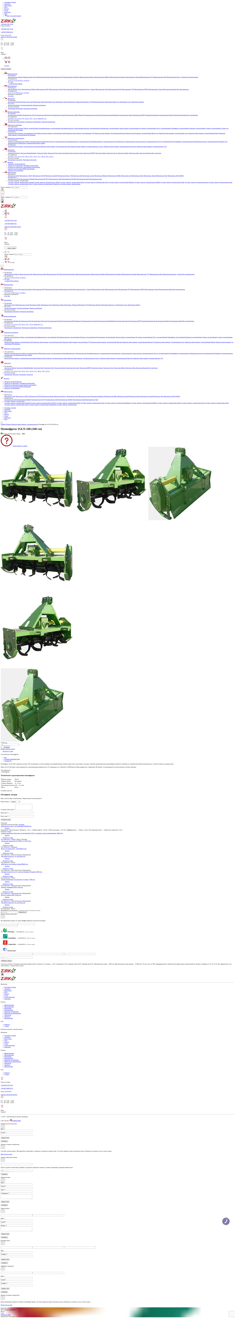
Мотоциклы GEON (39, 176)
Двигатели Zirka (134, 153)
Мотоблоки (7, 300)
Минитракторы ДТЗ (146, 77)
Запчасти (6, 378)
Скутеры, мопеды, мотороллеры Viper (20, 184)
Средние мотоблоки (26, 105)
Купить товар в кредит (8, 749)
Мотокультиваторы (10, 316)
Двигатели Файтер (14, 153)
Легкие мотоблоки (14, 105)
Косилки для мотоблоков (92, 128)
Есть (9, 96)
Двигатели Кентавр (146, 153)
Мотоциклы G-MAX (25, 176)
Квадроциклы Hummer (28, 179)
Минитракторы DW (56, 77)
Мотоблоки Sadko (38, 102)
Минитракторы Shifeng (102, 77)
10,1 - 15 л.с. (33, 118)
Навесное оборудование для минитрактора (24, 424)
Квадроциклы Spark (83, 179)
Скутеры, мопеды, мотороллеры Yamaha (44, 184)
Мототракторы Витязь (170, 89)
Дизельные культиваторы (33, 122)
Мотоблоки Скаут (125, 102)
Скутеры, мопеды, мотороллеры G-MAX (47, 182)
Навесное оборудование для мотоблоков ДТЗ (80, 133)
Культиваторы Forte (29, 115)
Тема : (3, 1190)
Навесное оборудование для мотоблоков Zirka (51, 133)
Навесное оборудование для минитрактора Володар (120, 146)
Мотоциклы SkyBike (114, 176)
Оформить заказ (6, 1315)
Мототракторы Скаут (14, 89)
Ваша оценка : (6, 801)
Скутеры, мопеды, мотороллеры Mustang (121, 182)
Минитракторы (9, 269)
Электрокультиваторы (48, 122)
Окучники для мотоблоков (147, 128)
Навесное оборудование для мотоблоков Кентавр (110, 133)
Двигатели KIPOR (89, 153)
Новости (7, 1024)
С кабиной (11, 84)
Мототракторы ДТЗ (128, 89)
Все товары (19, 130)
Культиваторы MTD (138, 115)
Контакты (7, 12)
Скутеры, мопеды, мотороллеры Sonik (172, 182)
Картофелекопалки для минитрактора (78, 141)
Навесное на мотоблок (11, 332)
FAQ (5, 7)
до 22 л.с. (11, 80)
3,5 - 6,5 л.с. (18, 118)
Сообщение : (5, 1193)
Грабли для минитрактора (33, 141)
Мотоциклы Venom (150, 176)
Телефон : (4, 1254)
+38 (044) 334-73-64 (7, 24)
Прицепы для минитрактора (224, 353)
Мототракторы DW (42, 89)
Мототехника (8, 391)
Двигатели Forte (53, 153)
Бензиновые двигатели (15, 160)
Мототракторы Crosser (155, 89)
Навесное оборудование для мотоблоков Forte (22, 133)
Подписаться (22, 912)
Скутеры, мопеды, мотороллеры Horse (72, 182)
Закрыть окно (5, 1138)
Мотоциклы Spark (137, 176)
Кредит (6, 9)
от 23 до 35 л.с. (19, 80)
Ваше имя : (5, 813)
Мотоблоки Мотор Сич (112, 102)
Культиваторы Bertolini (15, 115)
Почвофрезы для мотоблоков (180, 128)
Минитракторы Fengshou (117, 77)
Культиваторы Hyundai (58, 115)
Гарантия (7, 4)
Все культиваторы (192, 115)
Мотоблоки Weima (62, 102)
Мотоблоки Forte (13, 102)
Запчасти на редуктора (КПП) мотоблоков (21, 169)
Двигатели (7, 363)
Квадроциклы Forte (14, 179)
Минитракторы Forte (29, 77)
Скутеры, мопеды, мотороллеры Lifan (96, 182)
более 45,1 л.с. (42, 118)
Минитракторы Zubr (159, 77)
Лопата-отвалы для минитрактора (146, 141)
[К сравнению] (11, 747)
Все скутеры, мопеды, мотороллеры (69, 184)
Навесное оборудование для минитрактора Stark (55, 146)
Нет (12, 96)
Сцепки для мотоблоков (224, 337)
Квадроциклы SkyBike (69, 179)
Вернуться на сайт (6, 1154)
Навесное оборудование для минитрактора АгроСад (87, 146)
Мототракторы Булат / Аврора (85, 89)
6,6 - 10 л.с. (25, 118)
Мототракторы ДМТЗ (141, 89)
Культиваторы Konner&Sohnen (109, 115)
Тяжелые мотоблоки (39, 105)
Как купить (8, 5)
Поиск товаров (5, 187)
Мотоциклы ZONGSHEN (176, 176)
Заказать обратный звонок (9, 37)
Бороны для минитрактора (16, 141)
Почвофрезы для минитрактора (183, 141)
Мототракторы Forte (115, 89)
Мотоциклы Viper (161, 176)
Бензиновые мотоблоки (15, 108)
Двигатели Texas (112, 153)
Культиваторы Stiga (126, 115)
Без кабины (18, 84)
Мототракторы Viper (101, 89)
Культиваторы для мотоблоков (109, 128)
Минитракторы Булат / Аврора (176, 77)
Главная (3, 424)
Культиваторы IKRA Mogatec (75, 115)
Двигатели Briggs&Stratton (28, 153)
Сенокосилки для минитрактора (27, 143)
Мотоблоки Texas (50, 102)
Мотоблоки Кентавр (98, 102)
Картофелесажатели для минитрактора (102, 141)
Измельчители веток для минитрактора (54, 141)
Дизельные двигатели (30, 160)
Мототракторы (8, 284)
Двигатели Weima (123, 153)
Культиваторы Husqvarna (43, 115)
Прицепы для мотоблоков (197, 128)
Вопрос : (4, 1225)
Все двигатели (156, 153)
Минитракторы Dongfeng (71, 77)
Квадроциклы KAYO (42, 179)
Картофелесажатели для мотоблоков (72, 128)
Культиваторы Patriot (179, 115)
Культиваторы (8, 1010)
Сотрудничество (9, 997)
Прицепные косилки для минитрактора (206, 141)
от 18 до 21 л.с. (19, 92)
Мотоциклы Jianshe (51, 176)
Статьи (6, 1026)
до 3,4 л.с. (11, 118)
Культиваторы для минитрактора (125, 141)
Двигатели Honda (63, 153)
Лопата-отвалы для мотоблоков (129, 128)
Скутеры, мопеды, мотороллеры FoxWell (21, 182)
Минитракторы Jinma (43, 77)
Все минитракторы (192, 77)
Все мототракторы (183, 89)
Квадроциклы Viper (96, 179)
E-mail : (3, 1132)
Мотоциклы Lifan (76, 176)
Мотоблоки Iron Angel (26, 102)
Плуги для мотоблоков (163, 128)
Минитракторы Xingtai (133, 77)
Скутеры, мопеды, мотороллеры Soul (196, 182)
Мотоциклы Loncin (88, 176)
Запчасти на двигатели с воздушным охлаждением (24, 167)
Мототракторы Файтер (29, 89)
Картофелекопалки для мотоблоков (49, 128)
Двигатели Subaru (100, 153)
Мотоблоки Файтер (138, 102)
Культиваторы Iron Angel (92, 115)
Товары (8, 424)
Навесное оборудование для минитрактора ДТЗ (152, 146)
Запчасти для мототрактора (16, 164)
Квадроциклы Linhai (55, 179)
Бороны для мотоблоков (15, 128)
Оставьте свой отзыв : (8, 809)
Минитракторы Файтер (15, 77)
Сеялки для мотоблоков (213, 128)
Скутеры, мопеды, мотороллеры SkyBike (147, 182)
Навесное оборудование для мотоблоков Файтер (204, 133)
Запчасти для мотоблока (15, 170)
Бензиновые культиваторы (16, 122)
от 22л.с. (26, 92)
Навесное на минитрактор (12, 348)
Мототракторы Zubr (69, 89)
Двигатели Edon (42, 153)
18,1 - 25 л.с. (50, 156)
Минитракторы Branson (86, 77)
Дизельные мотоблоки (30, 108)
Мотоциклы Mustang (101, 176)
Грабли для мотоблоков (31, 128)
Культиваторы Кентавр (152, 115)
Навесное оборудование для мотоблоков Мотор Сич (142, 133)
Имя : (3, 1129)
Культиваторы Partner (166, 115)
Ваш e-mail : (5, 816)
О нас (6, 10)
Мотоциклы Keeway (64, 176)
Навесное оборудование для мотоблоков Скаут (173, 133)
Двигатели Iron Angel (76, 153)
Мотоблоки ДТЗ (87, 102)
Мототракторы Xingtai (56, 89)
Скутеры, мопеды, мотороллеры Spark (220, 182)
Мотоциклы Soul (126, 176)
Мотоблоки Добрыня (74, 102)
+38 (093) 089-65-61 (7, 32)
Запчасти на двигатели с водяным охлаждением (23, 165)
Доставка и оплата (10, 2)
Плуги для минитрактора (165, 141)
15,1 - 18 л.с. (41, 156)
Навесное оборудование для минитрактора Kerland (24, 146)
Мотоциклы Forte (13, 176)
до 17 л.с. (11, 92)
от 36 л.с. (27, 80)
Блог (5, 14)
